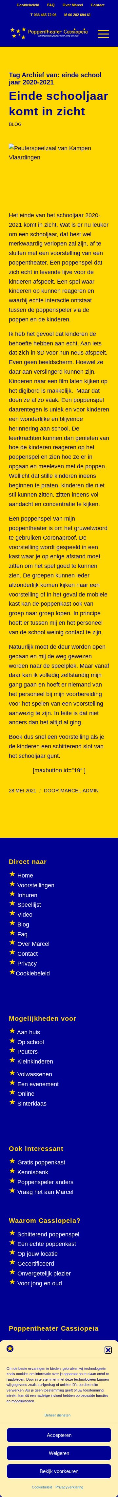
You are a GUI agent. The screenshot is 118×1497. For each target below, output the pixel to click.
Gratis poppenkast (41, 1162)
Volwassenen (34, 1074)
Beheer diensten (57, 1415)
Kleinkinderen (34, 1061)
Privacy (27, 963)
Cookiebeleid (42, 1487)
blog (15, 124)
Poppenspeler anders (44, 1182)
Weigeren (59, 1453)
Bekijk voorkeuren (59, 1471)
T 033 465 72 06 (43, 15)
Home (25, 875)
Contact (98, 5)
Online (25, 1093)
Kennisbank (32, 1172)
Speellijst (29, 904)
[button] (108, 1350)
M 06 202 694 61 (77, 15)
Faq (22, 934)
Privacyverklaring (69, 1487)
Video (24, 914)
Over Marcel (73, 5)
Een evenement (38, 1084)
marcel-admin (79, 790)
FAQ (51, 5)
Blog (23, 924)
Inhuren (27, 895)
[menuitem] (28, 5)
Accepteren (59, 1435)
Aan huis (28, 1032)
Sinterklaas (32, 1103)
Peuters (27, 1051)
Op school (30, 1042)
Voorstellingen (35, 885)
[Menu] (100, 33)
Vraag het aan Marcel (45, 1192)
